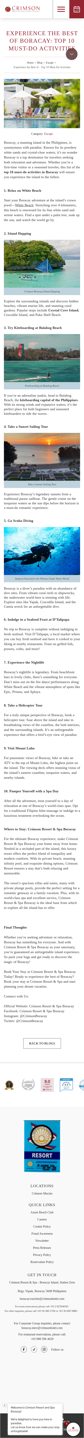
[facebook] (24, 1349)
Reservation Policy (42, 1262)
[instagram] (44, 1349)
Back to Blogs (42, 1043)
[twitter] (34, 1349)
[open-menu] (61, 9)
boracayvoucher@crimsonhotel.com (42, 1298)
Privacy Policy (42, 1255)
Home (30, 62)
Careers (42, 1219)
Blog (39, 62)
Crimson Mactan (42, 1193)
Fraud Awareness (42, 1233)
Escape (50, 62)
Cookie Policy (42, 1226)
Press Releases (42, 1247)
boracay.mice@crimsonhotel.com (42, 1328)
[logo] (19, 9)
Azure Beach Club (42, 1212)
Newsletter (42, 1240)
